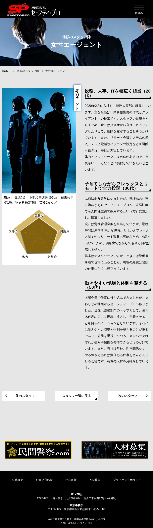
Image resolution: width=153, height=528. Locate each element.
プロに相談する (135, 510)
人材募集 (94, 479)
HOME (6, 70)
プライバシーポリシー (127, 479)
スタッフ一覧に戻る (76, 395)
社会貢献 (70, 479)
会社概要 (17, 479)
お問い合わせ (44, 479)
